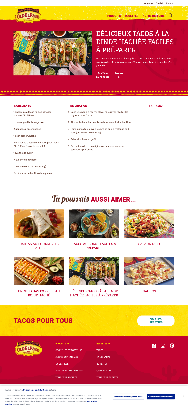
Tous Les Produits (66, 377)
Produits (114, 16)
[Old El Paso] (28, 349)
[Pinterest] (172, 345)
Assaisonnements (66, 357)
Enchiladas (103, 357)
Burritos (101, 364)
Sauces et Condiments (69, 370)
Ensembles (62, 364)
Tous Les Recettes (107, 377)
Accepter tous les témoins (160, 396)
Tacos (99, 350)
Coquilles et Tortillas (68, 350)
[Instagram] (163, 345)
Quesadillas (103, 370)
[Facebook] (154, 345)
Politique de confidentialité (36, 390)
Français (170, 3)
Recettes (131, 16)
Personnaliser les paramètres (128, 396)
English (160, 3)
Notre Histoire (153, 16)
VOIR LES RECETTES (156, 321)
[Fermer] (184, 396)
